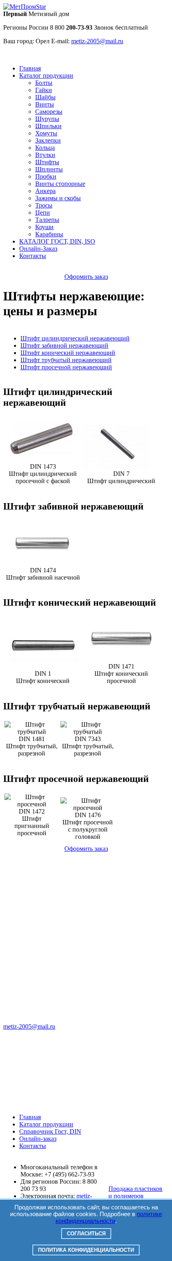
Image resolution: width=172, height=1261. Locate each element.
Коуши (44, 227)
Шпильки (48, 126)
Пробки (45, 176)
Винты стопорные (60, 183)
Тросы (43, 205)
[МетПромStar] (24, 6)
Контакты (32, 255)
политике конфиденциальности (109, 1217)
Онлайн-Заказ (38, 248)
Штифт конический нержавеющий (67, 352)
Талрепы (47, 219)
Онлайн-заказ (37, 1138)
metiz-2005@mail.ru (29, 1026)
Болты (43, 82)
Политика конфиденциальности (86, 1250)
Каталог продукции (46, 75)
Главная (30, 68)
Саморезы (48, 111)
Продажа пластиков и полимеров (135, 1192)
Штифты (47, 162)
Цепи (42, 212)
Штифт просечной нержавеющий (66, 367)
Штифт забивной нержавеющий (64, 345)
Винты (44, 104)
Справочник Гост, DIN (50, 1131)
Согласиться (86, 1234)
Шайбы (45, 97)
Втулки (45, 154)
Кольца (45, 147)
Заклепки (48, 140)
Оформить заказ (86, 276)
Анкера (45, 190)
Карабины (49, 234)
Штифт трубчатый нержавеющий (66, 360)
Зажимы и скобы (58, 198)
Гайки (43, 90)
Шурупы (47, 118)
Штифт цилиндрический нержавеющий (75, 338)
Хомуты (46, 133)
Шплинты (49, 169)
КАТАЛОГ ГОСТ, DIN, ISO (57, 241)
